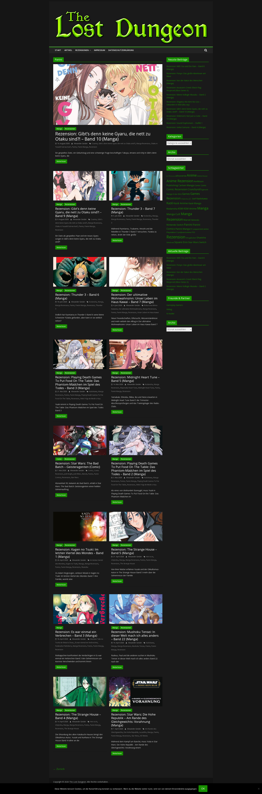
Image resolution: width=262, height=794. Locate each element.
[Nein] (258, 788)
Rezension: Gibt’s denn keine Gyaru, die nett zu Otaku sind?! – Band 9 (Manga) (78, 212)
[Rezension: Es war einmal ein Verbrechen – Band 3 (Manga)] (79, 595)
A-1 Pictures (170, 176)
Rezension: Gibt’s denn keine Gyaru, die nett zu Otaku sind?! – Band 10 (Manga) (102, 136)
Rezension (93, 147)
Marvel (84, 474)
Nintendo (195, 220)
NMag (169, 309)
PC (191, 229)
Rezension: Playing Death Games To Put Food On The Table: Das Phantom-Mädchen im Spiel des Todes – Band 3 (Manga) (78, 382)
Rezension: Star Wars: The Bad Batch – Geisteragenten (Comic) (77, 465)
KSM (180, 208)
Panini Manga (83, 147)
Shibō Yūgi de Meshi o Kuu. (90, 398)
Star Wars (74, 477)
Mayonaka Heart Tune (128, 388)
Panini (74, 147)
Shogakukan (191, 238)
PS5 (193, 232)
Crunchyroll (194, 189)
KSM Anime (190, 208)
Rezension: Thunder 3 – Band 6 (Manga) (77, 296)
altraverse (180, 175)
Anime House (202, 176)
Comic (59, 459)
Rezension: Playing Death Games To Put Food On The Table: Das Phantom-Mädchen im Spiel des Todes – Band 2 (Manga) (134, 468)
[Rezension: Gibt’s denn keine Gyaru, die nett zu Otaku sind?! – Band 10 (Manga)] (107, 65)
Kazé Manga (194, 203)
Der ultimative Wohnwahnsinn (130, 309)
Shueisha (84, 567)
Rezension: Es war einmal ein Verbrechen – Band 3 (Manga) (76, 633)
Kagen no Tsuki (72, 564)
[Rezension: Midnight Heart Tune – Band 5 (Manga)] (135, 341)
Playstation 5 (172, 232)
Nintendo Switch (174, 224)
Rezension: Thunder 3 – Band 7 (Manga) (133, 210)
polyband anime (184, 232)
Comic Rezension (176, 189)
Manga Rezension (143, 143)
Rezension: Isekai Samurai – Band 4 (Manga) (186, 127)
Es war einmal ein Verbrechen (86, 642)
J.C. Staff (192, 198)
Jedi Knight (68, 474)
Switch (202, 242)
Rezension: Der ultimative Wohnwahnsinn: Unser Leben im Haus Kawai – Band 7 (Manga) (134, 298)
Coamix (95, 143)
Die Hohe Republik (131, 732)
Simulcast (170, 242)
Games (186, 193)
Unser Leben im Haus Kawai (148, 312)
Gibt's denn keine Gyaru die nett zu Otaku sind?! (117, 143)
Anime (192, 175)
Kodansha (147, 216)
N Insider (170, 313)
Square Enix (181, 242)
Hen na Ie (149, 556)
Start (58, 50)
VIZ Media (144, 736)
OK (203, 788)
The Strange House (127, 563)
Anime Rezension (179, 181)
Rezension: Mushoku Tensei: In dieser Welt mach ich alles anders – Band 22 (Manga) (135, 635)
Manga (59, 129)
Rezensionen (82, 50)
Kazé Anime (180, 203)
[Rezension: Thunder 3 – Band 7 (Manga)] (135, 172)
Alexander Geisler (81, 143)
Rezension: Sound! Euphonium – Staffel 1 (184, 123)
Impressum (99, 50)
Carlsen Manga (186, 185)
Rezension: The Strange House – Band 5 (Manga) (134, 551)
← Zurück (59, 769)
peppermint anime (201, 229)
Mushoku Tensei (138, 646)
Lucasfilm (142, 732)
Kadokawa (93, 391)
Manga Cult (173, 214)
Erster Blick (177, 194)
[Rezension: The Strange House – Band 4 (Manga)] (79, 678)
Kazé (169, 203)
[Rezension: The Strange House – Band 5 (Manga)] (135, 513)
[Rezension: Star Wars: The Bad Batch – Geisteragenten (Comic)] (79, 427)
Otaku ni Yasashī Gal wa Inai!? (66, 226)
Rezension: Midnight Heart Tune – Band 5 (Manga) (135, 379)
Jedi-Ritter (77, 474)
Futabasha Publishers (63, 646)
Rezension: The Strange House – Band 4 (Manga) (78, 716)
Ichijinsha (114, 560)
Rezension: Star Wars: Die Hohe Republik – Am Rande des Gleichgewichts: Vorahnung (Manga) (133, 719)
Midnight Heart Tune (146, 388)
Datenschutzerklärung (121, 50)
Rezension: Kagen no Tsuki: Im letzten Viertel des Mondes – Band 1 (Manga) (79, 553)
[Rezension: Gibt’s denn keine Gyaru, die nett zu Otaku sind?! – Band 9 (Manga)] (79, 172)
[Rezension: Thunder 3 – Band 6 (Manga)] (79, 258)
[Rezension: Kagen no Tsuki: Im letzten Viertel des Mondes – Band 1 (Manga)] (79, 513)
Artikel (68, 50)
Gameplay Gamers (174, 305)
